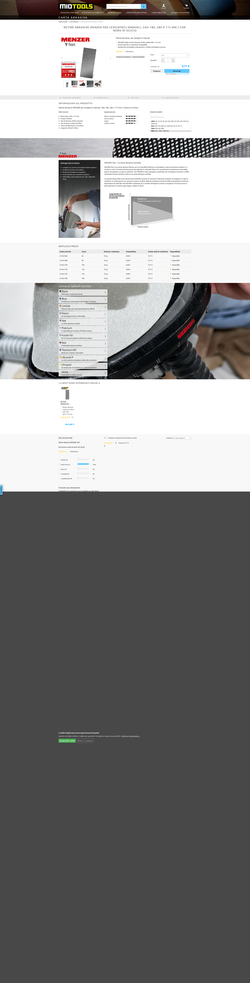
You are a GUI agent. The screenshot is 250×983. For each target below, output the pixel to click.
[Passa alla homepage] (76, 6)
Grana (152, 54)
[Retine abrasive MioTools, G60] (67, 393)
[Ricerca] (143, 6)
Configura (88, 741)
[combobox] (123, 6)
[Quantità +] (173, 60)
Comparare (156, 71)
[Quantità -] (163, 60)
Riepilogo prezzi (102, 97)
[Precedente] (62, 58)
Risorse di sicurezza (172, 97)
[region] (86, 62)
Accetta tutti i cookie (67, 741)
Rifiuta (80, 741)
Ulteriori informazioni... (131, 736)
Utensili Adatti (156, 112)
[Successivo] (110, 58)
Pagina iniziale (63, 21)
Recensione (135, 97)
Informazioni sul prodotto (71, 97)
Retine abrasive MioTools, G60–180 (65, 403)
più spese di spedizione (183, 74)
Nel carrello (177, 71)
